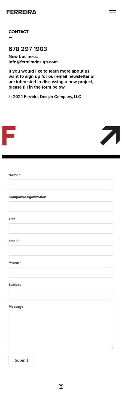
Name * (14, 175)
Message (16, 306)
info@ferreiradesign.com (33, 62)
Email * (14, 240)
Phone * (15, 262)
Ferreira (21, 12)
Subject (15, 284)
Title (12, 219)
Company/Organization (27, 197)
